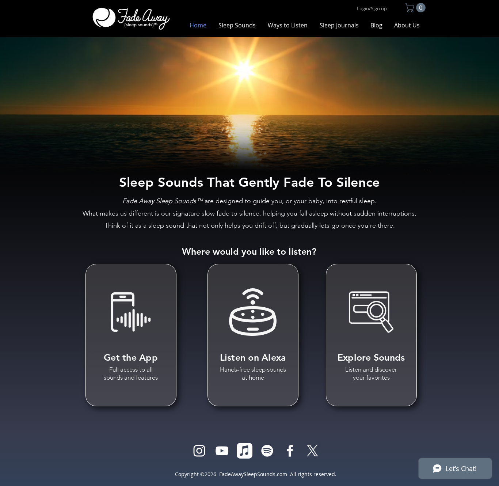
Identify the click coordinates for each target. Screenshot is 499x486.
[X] (312, 451)
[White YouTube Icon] (222, 451)
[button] (416, 7)
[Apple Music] (244, 451)
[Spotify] (267, 451)
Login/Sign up (372, 8)
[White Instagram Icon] (199, 451)
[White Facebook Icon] (290, 451)
